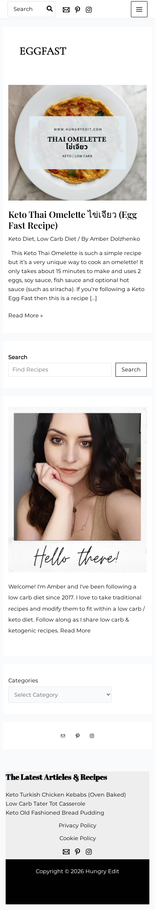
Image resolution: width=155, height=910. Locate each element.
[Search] (50, 9)
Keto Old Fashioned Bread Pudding (55, 812)
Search (131, 369)
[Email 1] (66, 851)
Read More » (25, 316)
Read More (75, 630)
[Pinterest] (77, 9)
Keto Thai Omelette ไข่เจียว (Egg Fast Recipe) (72, 219)
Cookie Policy (77, 838)
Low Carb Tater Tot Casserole (45, 803)
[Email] (66, 9)
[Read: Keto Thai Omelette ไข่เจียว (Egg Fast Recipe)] (77, 142)
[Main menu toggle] (139, 9)
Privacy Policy (77, 825)
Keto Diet (21, 238)
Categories (23, 680)
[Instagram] (88, 9)
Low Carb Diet (56, 238)
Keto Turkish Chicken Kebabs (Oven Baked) (66, 794)
